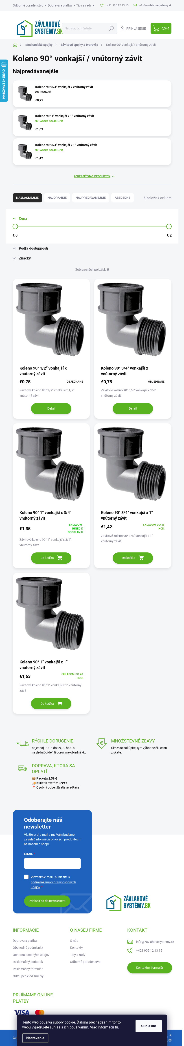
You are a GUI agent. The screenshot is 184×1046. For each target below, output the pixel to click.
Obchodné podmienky (28, 947)
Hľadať (111, 28)
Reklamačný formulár (28, 969)
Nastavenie (35, 1038)
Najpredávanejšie (91, 197)
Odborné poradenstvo (28, 5)
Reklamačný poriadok (28, 962)
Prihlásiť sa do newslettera (47, 901)
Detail (51, 408)
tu (116, 1027)
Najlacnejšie (27, 197)
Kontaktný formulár (149, 967)
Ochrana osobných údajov (31, 955)
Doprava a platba (60, 5)
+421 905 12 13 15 (149, 950)
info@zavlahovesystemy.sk (155, 942)
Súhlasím (148, 1026)
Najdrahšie (57, 197)
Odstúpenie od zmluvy (28, 976)
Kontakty (76, 947)
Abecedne (122, 197)
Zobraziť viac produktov (92, 176)
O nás (74, 940)
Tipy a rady (84, 5)
